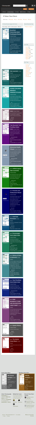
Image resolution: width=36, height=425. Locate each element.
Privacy (8, 415)
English (12, 184)
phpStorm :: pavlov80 (30, 402)
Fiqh (16, 19)
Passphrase (28, 73)
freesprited (10, 384)
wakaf (14, 183)
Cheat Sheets (10, 11)
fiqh (17, 82)
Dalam (30, 19)
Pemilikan (20, 19)
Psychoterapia (28, 72)
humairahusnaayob (14, 44)
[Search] (27, 6)
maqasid (15, 249)
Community (23, 11)
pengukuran (20, 82)
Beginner (27, 57)
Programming (28, 53)
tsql (9, 387)
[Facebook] (32, 6)
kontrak (19, 228)
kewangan (14, 210)
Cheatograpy (28, 68)
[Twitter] (34, 6)
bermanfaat (12, 48)
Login (25, 9)
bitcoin (12, 348)
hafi (10, 162)
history (12, 272)
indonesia (17, 272)
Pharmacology (28, 56)
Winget (27, 71)
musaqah (16, 228)
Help (29, 11)
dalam (11, 141)
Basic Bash (28, 398)
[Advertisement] (18, 1)
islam (12, 46)
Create (17, 11)
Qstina (12, 316)
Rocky (27, 66)
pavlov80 (28, 401)
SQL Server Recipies (30, 406)
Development (28, 49)
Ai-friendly (27, 76)
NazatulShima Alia (14, 245)
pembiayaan (16, 48)
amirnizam (12, 79)
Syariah (25, 19)
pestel (27, 388)
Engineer (12, 331)
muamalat (14, 82)
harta (17, 293)
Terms (4, 415)
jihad (16, 183)
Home (4, 11)
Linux (27, 47)
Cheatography (4, 395)
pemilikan (17, 46)
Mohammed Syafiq (14, 158)
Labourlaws (28, 67)
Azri (11, 102)
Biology (27, 54)
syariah (14, 46)
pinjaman (17, 105)
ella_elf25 (12, 117)
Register (31, 9)
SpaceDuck (20, 402)
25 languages (8, 399)
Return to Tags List (29, 26)
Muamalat (11, 19)
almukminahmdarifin (14, 290)
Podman (27, 64)
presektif (19, 161)
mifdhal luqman (13, 180)
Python (27, 48)
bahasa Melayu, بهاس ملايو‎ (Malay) (16, 83)
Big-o (27, 75)
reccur (27, 384)
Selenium (27, 52)
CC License (18, 414)
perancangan (19, 210)
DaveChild (15, 402)
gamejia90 (28, 397)
